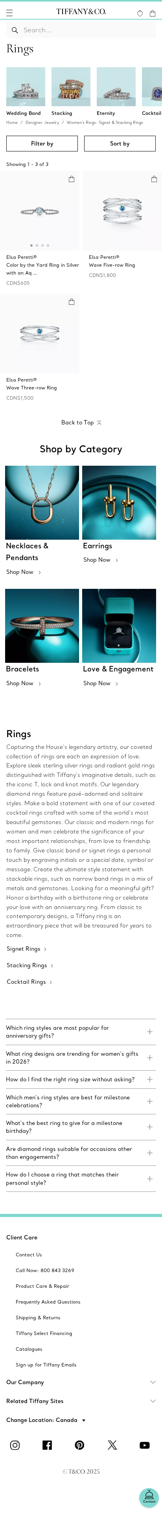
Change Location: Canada (42, 1420)
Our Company (25, 1382)
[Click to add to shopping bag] (71, 179)
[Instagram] (16, 1445)
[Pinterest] (81, 1445)
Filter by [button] (42, 143)
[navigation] (9, 13)
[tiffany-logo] (81, 13)
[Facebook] (48, 1445)
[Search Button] (15, 30)
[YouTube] (146, 1445)
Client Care (21, 1237)
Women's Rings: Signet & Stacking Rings (105, 122)
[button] (9, 13)
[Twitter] (113, 1445)
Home (12, 122)
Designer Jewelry (42, 122)
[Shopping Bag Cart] (152, 13)
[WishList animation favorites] (140, 13)
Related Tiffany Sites (35, 1401)
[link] (81, 1032)
